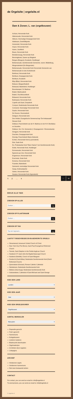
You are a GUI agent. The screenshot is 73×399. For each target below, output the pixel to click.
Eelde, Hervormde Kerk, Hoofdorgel (24, 148)
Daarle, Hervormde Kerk (20, 110)
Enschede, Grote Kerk (19, 158)
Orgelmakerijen (14, 345)
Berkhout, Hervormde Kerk (21, 73)
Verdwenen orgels (15, 363)
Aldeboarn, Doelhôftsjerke (21, 41)
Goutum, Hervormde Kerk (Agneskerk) (25, 174)
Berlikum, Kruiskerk (18, 79)
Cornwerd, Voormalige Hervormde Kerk (25, 108)
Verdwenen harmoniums (17, 365)
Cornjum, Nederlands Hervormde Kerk (25, 105)
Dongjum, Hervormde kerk (21, 132)
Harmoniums (13, 335)
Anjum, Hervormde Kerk (20, 47)
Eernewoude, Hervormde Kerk (22, 150)
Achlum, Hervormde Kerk (20, 33)
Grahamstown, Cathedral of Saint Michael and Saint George (29, 272)
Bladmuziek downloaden (17, 342)
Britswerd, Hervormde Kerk (21, 97)
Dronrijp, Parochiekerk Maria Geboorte (25, 137)
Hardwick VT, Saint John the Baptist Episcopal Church (27, 254)
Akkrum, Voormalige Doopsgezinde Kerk (26, 39)
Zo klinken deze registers (17, 348)
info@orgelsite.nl (39, 380)
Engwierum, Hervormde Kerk (22, 155)
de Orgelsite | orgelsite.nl (23, 12)
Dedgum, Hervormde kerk (21, 116)
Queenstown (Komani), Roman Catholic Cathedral (26, 264)
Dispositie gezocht (15, 329)
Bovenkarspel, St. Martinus (21, 89)
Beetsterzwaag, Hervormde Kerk (23, 55)
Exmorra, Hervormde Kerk (21, 161)
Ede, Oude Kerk (17, 142)
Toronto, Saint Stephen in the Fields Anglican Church (27, 251)
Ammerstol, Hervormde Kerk (21, 44)
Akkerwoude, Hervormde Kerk (22, 36)
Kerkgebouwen (14, 337)
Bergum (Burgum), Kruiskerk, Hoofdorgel (26, 60)
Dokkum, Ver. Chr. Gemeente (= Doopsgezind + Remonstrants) (33, 129)
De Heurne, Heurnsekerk (20, 113)
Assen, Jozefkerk (18, 49)
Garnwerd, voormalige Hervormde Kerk (25, 166)
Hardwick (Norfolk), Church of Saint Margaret (24, 256)
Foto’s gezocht (14, 332)
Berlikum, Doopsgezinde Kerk (22, 76)
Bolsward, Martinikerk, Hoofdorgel (23, 86)
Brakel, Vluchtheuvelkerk (20, 94)
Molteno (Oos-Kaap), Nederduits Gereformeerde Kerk (27, 270)
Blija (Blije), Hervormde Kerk (21, 81)
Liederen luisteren (15, 340)
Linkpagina (13, 350)
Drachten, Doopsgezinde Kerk (22, 134)
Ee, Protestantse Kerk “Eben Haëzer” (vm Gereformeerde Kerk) (33, 145)
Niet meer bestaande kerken (18, 368)
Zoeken (53, 231)
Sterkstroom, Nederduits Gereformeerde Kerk (24, 267)
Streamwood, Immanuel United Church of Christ (25, 243)
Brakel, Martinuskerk (19, 92)
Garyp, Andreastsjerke (19, 169)
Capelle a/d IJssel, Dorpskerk (22, 102)
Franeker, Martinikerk (19, 163)
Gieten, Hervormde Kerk (20, 171)
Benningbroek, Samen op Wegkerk (24, 57)
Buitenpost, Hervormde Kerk (21, 100)
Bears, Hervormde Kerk (20, 52)
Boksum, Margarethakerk (20, 84)
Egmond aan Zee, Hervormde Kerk (24, 153)
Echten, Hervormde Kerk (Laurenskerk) (25, 140)
